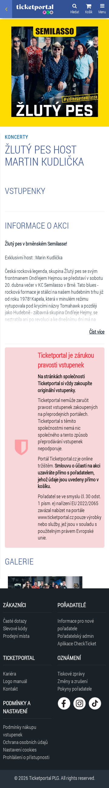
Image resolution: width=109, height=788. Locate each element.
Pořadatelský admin (76, 636)
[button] (88, 9)
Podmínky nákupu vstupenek (19, 731)
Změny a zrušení (73, 681)
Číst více (96, 331)
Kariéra (9, 673)
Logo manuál (15, 681)
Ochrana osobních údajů (25, 742)
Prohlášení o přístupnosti (26, 757)
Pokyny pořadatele (75, 688)
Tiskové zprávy (71, 673)
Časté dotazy (15, 621)
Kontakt (10, 688)
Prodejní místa (16, 636)
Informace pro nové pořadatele (76, 624)
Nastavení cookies (20, 749)
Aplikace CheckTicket (77, 643)
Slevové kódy (15, 628)
